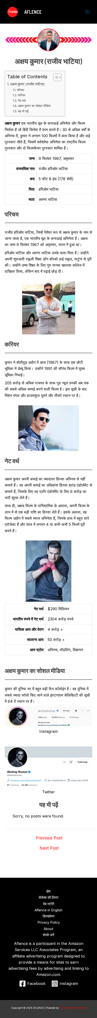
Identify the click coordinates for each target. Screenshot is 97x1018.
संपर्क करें (48, 935)
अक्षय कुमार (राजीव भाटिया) (27, 84)
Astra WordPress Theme (73, 1007)
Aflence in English (48, 910)
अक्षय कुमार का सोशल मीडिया (34, 106)
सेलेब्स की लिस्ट (49, 897)
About (48, 929)
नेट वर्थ (22, 100)
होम (48, 891)
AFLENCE (33, 12)
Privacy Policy (48, 922)
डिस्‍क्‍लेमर (49, 916)
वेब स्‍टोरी (48, 904)
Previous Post (49, 838)
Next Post (49, 848)
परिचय (20, 90)
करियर (21, 95)
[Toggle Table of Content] (55, 77)
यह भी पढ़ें (23, 111)
